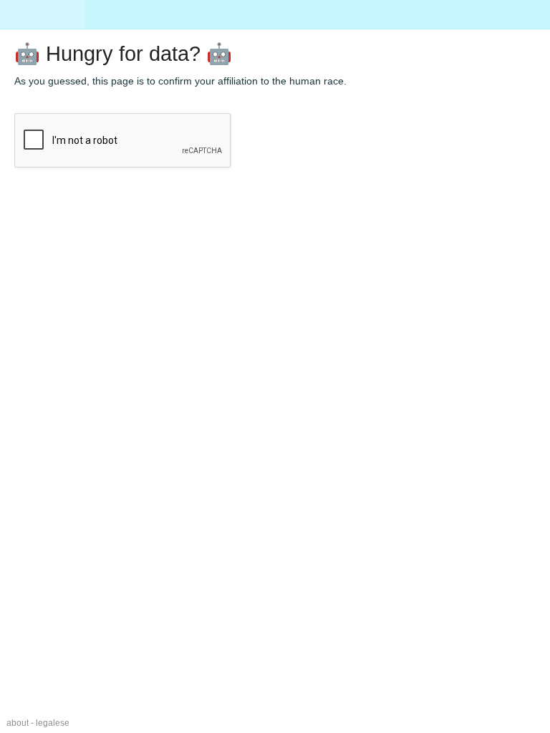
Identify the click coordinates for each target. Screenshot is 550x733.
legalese (52, 723)
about (17, 723)
